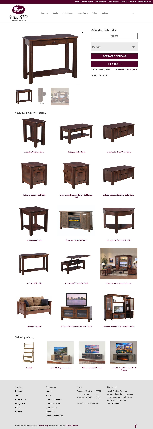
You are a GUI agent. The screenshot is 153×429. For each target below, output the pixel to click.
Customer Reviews (54, 399)
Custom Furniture (100, 2)
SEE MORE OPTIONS (114, 56)
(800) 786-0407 (113, 403)
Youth (55, 13)
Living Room (83, 13)
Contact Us (132, 2)
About (77, 2)
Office (94, 13)
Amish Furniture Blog (144, 2)
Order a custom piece (128, 69)
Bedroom (44, 13)
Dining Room (67, 13)
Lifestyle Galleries (87, 2)
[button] (82, 32)
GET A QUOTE (114, 64)
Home (48, 391)
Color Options (112, 2)
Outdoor (105, 13)
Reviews (124, 2)
